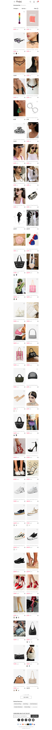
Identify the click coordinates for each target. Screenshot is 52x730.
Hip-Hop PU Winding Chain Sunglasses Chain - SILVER (19, 183)
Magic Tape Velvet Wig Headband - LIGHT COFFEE (19, 407)
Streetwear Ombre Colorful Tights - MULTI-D (19, 613)
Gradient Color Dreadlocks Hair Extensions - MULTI (19, 27)
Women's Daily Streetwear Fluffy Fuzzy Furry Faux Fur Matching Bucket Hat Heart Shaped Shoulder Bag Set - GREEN (19, 295)
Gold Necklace (33, 703)
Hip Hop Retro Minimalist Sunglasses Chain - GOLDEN (33, 139)
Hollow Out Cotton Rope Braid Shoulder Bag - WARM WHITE (33, 686)
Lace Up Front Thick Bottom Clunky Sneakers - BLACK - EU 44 (19, 569)
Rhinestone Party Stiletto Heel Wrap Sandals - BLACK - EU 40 (33, 477)
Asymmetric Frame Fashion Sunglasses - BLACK (19, 49)
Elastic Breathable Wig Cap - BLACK (33, 385)
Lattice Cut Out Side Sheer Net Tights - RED (33, 613)
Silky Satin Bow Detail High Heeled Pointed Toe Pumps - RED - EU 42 (19, 591)
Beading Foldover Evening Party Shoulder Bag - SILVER (33, 341)
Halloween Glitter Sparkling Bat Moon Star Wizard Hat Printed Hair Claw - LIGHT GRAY (19, 139)
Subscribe (35, 716)
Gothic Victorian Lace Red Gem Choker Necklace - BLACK (33, 95)
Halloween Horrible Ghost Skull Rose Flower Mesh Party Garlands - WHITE (33, 227)
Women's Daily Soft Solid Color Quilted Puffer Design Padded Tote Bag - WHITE (33, 319)
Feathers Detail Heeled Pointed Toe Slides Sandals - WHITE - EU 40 (19, 477)
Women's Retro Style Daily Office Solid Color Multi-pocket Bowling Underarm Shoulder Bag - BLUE (19, 638)
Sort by (23, 8)
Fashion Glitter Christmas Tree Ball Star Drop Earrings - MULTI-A (19, 117)
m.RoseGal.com (20, 2)
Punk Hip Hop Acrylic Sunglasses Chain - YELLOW (33, 161)
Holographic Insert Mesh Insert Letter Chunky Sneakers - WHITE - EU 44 (19, 499)
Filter (35, 8)
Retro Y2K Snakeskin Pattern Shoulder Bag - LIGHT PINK (19, 341)
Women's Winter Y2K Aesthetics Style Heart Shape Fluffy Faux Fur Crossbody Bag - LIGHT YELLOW (33, 271)
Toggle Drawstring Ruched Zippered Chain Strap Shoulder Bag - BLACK (19, 662)
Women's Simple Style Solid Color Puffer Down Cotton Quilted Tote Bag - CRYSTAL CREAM (19, 319)
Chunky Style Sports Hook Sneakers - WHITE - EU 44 (33, 545)
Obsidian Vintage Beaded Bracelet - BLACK (33, 205)
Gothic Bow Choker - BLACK (32, 49)
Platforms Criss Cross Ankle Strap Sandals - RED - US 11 (33, 591)
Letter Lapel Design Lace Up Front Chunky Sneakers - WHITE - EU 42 (33, 499)
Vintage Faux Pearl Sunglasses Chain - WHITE (19, 161)
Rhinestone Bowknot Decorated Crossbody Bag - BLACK (33, 363)
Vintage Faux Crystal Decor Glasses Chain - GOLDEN (33, 183)
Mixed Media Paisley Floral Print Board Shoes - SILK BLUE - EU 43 (19, 521)
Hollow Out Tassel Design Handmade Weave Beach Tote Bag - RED (19, 363)
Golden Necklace (18, 707)
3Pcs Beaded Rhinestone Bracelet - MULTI (19, 95)
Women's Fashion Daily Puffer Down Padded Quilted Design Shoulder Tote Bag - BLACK (19, 271)
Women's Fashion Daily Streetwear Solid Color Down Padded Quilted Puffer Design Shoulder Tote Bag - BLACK (19, 431)
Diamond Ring (17, 703)
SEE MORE (26, 697)
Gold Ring (25, 703)
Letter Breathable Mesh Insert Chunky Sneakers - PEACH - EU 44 (19, 545)
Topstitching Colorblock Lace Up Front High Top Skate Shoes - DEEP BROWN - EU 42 (33, 521)
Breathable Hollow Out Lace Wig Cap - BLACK (33, 407)
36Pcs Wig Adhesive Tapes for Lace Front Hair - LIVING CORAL (33, 27)
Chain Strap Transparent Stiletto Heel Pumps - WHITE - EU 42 (33, 569)
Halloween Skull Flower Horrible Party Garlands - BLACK (19, 227)
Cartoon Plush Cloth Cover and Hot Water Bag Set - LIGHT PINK (19, 249)
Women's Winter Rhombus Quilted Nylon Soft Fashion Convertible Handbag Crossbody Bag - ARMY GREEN (19, 385)
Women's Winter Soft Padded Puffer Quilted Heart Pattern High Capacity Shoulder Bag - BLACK (33, 638)
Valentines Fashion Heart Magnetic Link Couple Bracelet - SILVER (33, 117)
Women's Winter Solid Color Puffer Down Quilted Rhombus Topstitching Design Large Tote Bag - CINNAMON (19, 686)
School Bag (27, 707)
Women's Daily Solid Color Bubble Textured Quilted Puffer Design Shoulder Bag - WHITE (33, 662)
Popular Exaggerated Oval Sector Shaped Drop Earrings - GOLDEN (33, 73)
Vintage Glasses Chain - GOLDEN (19, 205)
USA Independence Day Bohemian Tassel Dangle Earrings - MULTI (33, 249)
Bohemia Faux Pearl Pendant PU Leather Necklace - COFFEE (19, 73)
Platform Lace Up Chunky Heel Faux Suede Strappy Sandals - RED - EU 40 (19, 455)
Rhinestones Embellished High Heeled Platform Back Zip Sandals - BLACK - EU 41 (33, 455)
